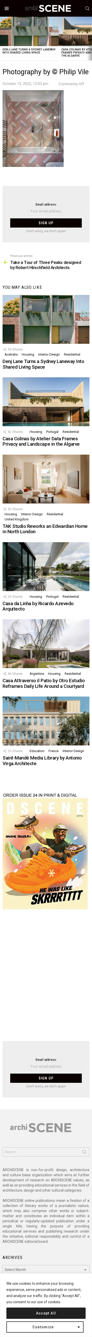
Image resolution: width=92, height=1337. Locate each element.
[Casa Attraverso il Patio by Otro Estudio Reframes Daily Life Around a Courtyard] (46, 643)
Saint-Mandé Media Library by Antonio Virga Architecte (42, 760)
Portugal (52, 432)
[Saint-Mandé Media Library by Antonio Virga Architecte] (46, 721)
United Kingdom (17, 519)
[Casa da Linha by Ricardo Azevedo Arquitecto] (46, 566)
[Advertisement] (46, 978)
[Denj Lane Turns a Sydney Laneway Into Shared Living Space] (29, 31)
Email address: (46, 204)
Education (37, 751)
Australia (11, 354)
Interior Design (49, 354)
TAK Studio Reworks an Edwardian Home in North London (45, 528)
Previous (2, 38)
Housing (28, 354)
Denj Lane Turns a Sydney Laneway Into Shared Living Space (29, 51)
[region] (46, 1305)
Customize (43, 1327)
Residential (72, 354)
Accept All (46, 1313)
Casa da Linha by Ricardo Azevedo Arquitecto (38, 606)
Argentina (37, 674)
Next (89, 38)
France (54, 751)
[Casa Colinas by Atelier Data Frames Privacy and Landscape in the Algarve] (46, 401)
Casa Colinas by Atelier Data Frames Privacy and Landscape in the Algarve (41, 441)
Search (84, 1153)
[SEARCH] (87, 8)
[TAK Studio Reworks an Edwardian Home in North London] (46, 479)
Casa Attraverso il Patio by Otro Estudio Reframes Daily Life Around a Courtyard (44, 683)
